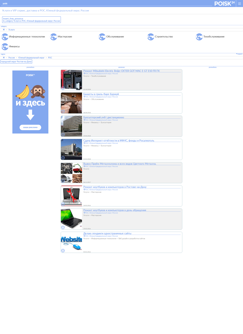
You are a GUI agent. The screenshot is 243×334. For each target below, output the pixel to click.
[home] (224, 3)
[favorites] (63, 88)
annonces (121, 67)
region (3, 54)
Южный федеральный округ (31, 57)
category (4, 26)
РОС (50, 57)
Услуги (11, 29)
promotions (30, 67)
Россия (11, 57)
